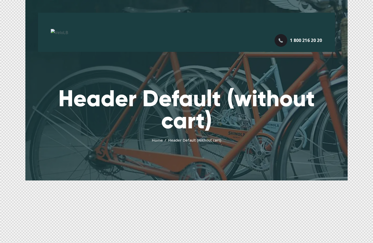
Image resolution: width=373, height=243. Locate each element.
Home (157, 140)
